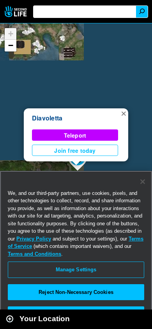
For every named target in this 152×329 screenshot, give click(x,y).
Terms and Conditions (34, 254)
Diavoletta (47, 117)
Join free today (74, 150)
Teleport (75, 135)
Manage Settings (76, 269)
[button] (123, 113)
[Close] (142, 181)
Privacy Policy (33, 239)
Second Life (16, 11)
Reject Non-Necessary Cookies (76, 292)
